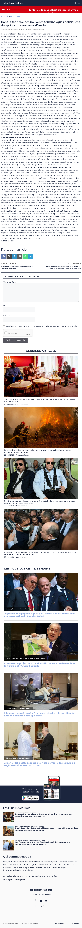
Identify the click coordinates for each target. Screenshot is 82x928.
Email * (6, 316)
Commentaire (9, 282)
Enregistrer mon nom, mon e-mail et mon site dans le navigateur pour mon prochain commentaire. (41, 326)
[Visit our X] (46, 901)
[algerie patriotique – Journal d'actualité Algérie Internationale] (13, 3)
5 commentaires (21, 404)
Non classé (15, 16)
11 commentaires (21, 506)
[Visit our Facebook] (36, 901)
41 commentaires (22, 455)
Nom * (6, 305)
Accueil (4, 16)
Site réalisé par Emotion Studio (66, 923)
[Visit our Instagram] (41, 901)
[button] (75, 3)
